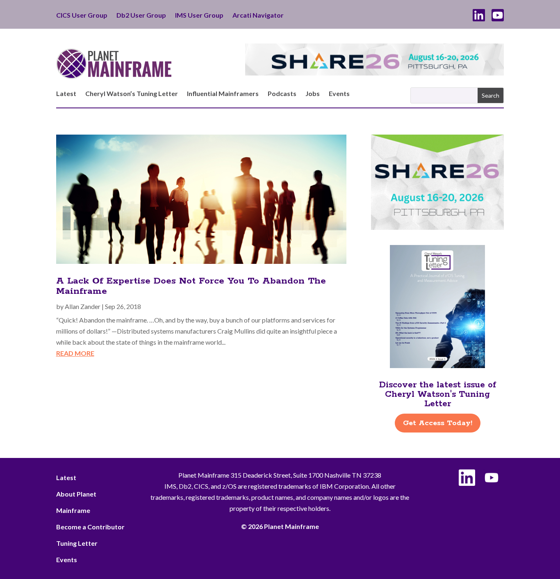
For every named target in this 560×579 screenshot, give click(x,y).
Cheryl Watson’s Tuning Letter (131, 94)
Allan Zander (82, 306)
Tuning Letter (77, 543)
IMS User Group (199, 15)
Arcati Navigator (258, 15)
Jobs (312, 94)
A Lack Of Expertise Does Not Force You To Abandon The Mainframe (191, 286)
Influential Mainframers (223, 94)
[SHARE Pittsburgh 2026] (374, 73)
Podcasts (282, 94)
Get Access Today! (437, 423)
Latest (66, 94)
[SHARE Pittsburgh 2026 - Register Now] (437, 227)
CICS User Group (81, 15)
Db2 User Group (141, 15)
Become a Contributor (90, 527)
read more (75, 353)
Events (339, 94)
